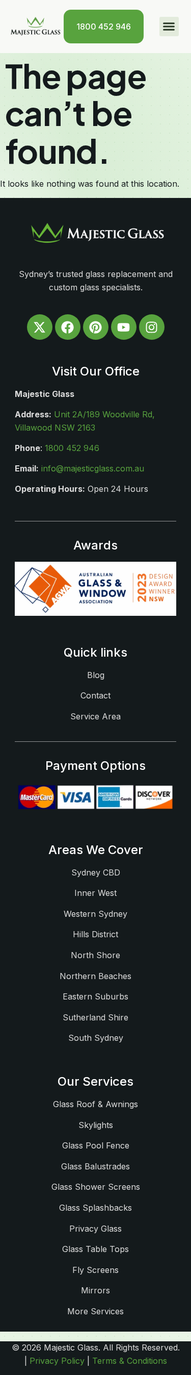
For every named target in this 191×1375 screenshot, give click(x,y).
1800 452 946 (72, 448)
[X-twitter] (39, 327)
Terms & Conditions (129, 1361)
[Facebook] (67, 327)
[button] (169, 26)
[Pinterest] (95, 327)
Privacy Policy (57, 1361)
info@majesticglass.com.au (92, 468)
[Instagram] (152, 327)
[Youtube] (124, 327)
